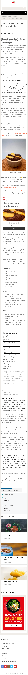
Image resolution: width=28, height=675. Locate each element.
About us (4, 646)
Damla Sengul (9, 29)
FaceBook (2, 666)
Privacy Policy (6, 653)
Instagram (8, 666)
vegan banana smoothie (10, 187)
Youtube (15, 666)
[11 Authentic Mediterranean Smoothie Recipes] (14, 525)
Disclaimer (5, 651)
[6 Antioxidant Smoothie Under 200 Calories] (14, 549)
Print (14, 228)
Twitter (11, 666)
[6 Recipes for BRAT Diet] (14, 573)
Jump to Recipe (8, 33)
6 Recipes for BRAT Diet (10, 581)
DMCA (4, 658)
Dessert (7, 592)
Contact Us (5, 656)
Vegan (12, 592)
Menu (3, 13)
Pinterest (5, 666)
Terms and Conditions (8, 643)
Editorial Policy (6, 648)
